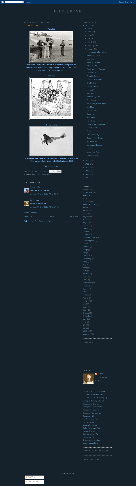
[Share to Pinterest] (60, 171)
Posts (31, 477)
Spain (85, 310)
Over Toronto (92, 111)
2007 (87, 178)
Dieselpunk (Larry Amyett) (93, 413)
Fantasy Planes (89, 431)
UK (53, 174)
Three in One (92, 66)
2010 (87, 167)
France (85, 256)
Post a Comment (30, 213)
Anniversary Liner (93, 97)
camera (85, 226)
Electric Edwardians (90, 443)
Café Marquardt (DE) (90, 434)
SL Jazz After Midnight (91, 440)
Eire (84, 253)
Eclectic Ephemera (90, 425)
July (89, 28)
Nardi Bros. (91, 121)
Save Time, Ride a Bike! (96, 104)
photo (42, 174)
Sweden (86, 313)
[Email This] (50, 171)
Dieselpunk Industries (91, 410)
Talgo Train (91, 114)
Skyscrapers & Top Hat (96, 69)
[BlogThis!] (52, 171)
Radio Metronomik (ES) (92, 428)
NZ (84, 292)
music (85, 277)
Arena (89, 131)
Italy (84, 265)
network (86, 286)
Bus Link (90, 59)
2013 (87, 25)
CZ (84, 244)
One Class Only (93, 135)
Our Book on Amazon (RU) (93, 395)
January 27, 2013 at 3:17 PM (45, 207)
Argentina (86, 195)
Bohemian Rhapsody (95, 145)
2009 (87, 171)
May (89, 35)
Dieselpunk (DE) (89, 416)
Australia (86, 207)
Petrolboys (91, 117)
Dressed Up (91, 73)
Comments (33, 482)
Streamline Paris (93, 152)
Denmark (86, 247)
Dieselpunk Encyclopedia (92, 407)
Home (52, 216)
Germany (86, 259)
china (85, 232)
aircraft (35, 174)
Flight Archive (53, 167)
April (90, 39)
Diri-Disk (90, 148)
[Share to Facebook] (57, 171)
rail (84, 304)
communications (89, 238)
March (90, 42)
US (84, 328)
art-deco (86, 201)
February (91, 46)
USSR (85, 331)
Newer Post (28, 216)
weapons (86, 334)
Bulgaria (86, 223)
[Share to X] (55, 171)
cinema (85, 235)
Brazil (85, 219)
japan (85, 268)
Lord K (32, 200)
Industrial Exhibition (94, 55)
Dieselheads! (92, 128)
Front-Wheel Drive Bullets (97, 124)
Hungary (86, 262)
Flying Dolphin (92, 155)
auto (84, 214)
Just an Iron (91, 93)
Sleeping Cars (92, 76)
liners (85, 271)
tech (48, 174)
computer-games (89, 241)
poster (85, 301)
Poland (85, 298)
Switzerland (87, 316)
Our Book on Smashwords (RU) (95, 398)
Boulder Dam (92, 142)
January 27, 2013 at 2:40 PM (45, 194)
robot (84, 307)
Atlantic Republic (89, 205)
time (84, 322)
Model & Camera (93, 62)
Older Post (74, 216)
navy (84, 280)
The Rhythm (91, 83)
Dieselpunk (68, 11)
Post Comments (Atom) (44, 221)
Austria (85, 210)
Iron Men (90, 107)
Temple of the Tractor (95, 138)
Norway (85, 289)
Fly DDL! (90, 90)
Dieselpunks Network (91, 404)
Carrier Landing (92, 86)
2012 (87, 161)
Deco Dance (91, 100)
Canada (85, 229)
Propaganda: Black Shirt (96, 52)
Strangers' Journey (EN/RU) (93, 401)
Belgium (86, 217)
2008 (87, 174)
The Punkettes (88, 422)
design (85, 250)
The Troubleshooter (90, 419)
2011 (87, 164)
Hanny (32, 187)
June (90, 32)
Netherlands (87, 283)
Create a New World (94, 80)
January (91, 49)
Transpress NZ (88, 437)
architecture (87, 192)
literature (86, 274)
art (84, 198)
